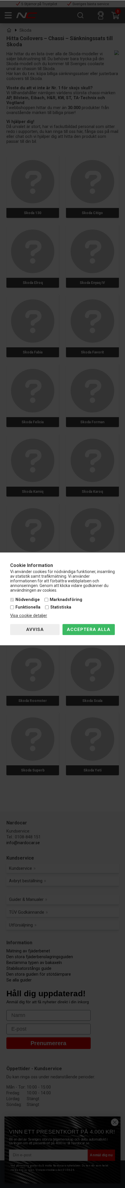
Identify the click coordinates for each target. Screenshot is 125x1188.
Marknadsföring (66, 599)
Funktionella (27, 607)
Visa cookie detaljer (28, 615)
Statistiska (60, 607)
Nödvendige (27, 599)
